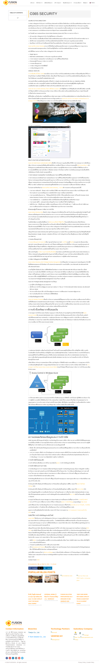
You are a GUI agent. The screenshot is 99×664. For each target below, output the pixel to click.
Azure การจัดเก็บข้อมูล (67, 502)
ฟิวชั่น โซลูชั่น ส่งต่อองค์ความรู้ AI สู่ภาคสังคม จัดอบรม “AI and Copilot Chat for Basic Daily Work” (35, 599)
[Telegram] (22, 658)
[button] (33, 568)
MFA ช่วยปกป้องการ (82, 165)
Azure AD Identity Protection (36, 299)
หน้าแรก (32, 2)
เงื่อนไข (72, 242)
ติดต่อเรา (85, 2)
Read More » (30, 607)
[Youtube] (10, 658)
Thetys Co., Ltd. (34, 632)
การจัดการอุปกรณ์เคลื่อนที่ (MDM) (47, 252)
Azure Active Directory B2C (35, 212)
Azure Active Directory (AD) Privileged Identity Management (44, 262)
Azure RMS (31, 518)
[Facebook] (7, 658)
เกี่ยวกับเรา (38, 2)
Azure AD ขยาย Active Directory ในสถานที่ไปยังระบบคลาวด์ (44, 88)
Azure (58, 463)
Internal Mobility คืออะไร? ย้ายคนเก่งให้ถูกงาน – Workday (51, 597)
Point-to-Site (80, 489)
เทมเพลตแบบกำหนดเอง (38, 547)
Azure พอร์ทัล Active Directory (36, 46)
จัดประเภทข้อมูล (48, 552)
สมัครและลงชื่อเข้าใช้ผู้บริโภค (57, 222)
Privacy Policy (82, 662)
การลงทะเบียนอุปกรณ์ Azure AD (36, 242)
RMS (34, 540)
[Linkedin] (13, 658)
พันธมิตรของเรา (67, 2)
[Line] (16, 658)
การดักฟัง (87, 505)
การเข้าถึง (64, 242)
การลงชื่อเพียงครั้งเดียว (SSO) (36, 73)
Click (38, 559)
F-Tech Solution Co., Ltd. (37, 637)
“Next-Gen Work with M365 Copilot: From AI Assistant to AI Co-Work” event (83, 599)
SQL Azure (84, 502)
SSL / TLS (72, 494)
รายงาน (61, 187)
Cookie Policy (90, 662)
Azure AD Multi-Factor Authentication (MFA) (40, 163)
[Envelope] (19, 658)
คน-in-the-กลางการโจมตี (77, 505)
